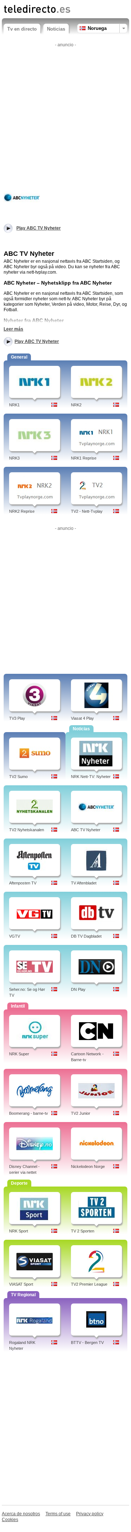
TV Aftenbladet (83, 883)
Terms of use (58, 1513)
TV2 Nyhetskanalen (26, 830)
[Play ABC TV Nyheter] (22, 197)
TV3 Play (17, 718)
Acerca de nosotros (21, 1513)
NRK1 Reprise (83, 458)
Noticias (56, 29)
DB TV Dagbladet (86, 936)
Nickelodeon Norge (88, 1166)
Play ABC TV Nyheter (37, 341)
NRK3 (14, 458)
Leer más (13, 329)
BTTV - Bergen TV (87, 1342)
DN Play (78, 989)
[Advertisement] (65, 115)
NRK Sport (18, 1231)
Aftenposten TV (22, 883)
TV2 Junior (80, 1113)
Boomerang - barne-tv (28, 1113)
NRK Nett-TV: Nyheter (91, 776)
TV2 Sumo (18, 776)
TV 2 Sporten (82, 1231)
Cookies (10, 1519)
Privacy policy (89, 1513)
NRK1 (14, 405)
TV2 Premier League (89, 1284)
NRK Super (19, 1054)
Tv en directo (22, 29)
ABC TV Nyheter (85, 830)
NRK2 (76, 405)
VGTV (14, 936)
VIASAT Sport (21, 1284)
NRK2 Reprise (22, 511)
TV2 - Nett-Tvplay (87, 511)
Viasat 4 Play (82, 718)
